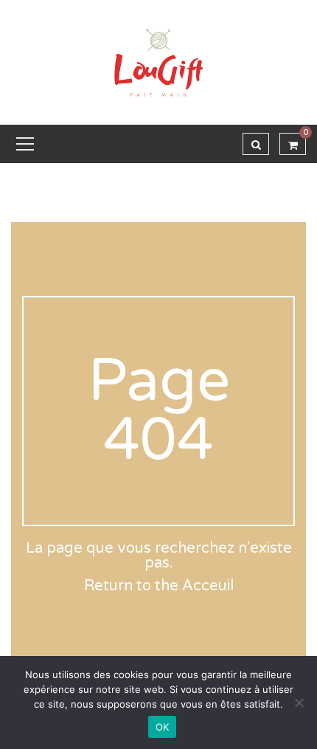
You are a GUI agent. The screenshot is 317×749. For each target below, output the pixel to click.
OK (163, 727)
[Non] (298, 702)
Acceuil (208, 586)
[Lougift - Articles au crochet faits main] (158, 61)
